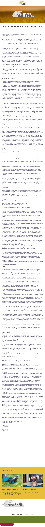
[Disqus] (22, 448)
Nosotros (19, 514)
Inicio (13, 514)
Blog (32, 514)
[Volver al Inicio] (22, 3)
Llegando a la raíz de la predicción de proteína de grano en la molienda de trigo (32, 491)
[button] (2, 3)
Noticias (26, 514)
